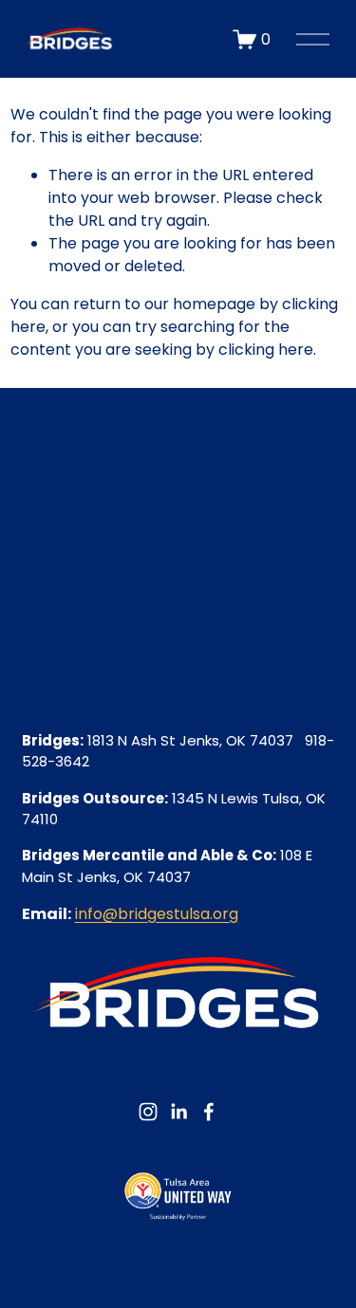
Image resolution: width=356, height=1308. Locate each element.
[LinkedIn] (178, 1111)
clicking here (265, 349)
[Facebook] (208, 1111)
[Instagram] (148, 1111)
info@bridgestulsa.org (156, 914)
